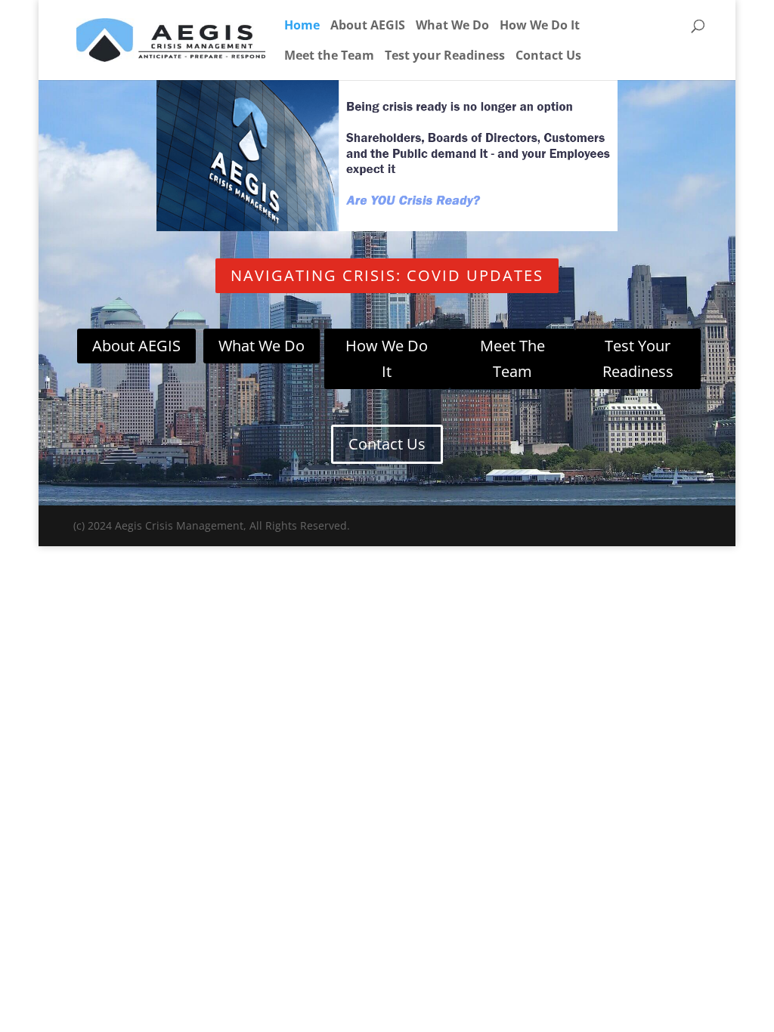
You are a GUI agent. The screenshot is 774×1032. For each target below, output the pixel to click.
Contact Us (548, 56)
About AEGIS (367, 26)
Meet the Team (329, 56)
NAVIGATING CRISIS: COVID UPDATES (387, 275)
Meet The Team (512, 358)
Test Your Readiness (637, 358)
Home (302, 26)
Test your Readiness (445, 56)
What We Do (452, 26)
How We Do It (540, 26)
